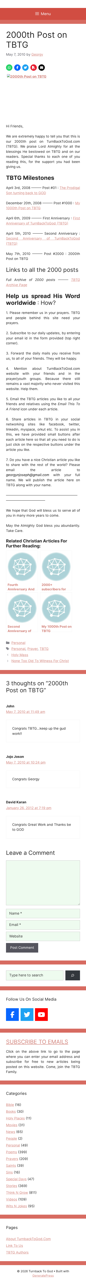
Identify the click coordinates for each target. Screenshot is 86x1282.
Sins (9, 1172)
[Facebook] (12, 1014)
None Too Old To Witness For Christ (40, 661)
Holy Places (15, 1118)
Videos (11, 1199)
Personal (18, 643)
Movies (11, 1125)
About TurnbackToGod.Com (28, 1239)
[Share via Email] (41, 67)
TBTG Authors (17, 1252)
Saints (11, 1166)
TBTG (44, 649)
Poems (11, 1152)
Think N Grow (17, 1193)
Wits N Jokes (16, 1206)
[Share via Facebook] (17, 67)
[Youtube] (41, 1014)
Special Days (16, 1179)
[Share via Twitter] (25, 67)
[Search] (72, 975)
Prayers (12, 1159)
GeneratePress (43, 1275)
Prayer (32, 649)
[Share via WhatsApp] (9, 67)
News (10, 1132)
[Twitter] (27, 1014)
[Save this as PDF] (33, 67)
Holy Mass (19, 655)
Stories (11, 1186)
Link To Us (14, 1246)
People (11, 1139)
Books (11, 1112)
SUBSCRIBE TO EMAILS (37, 1041)
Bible (10, 1105)
